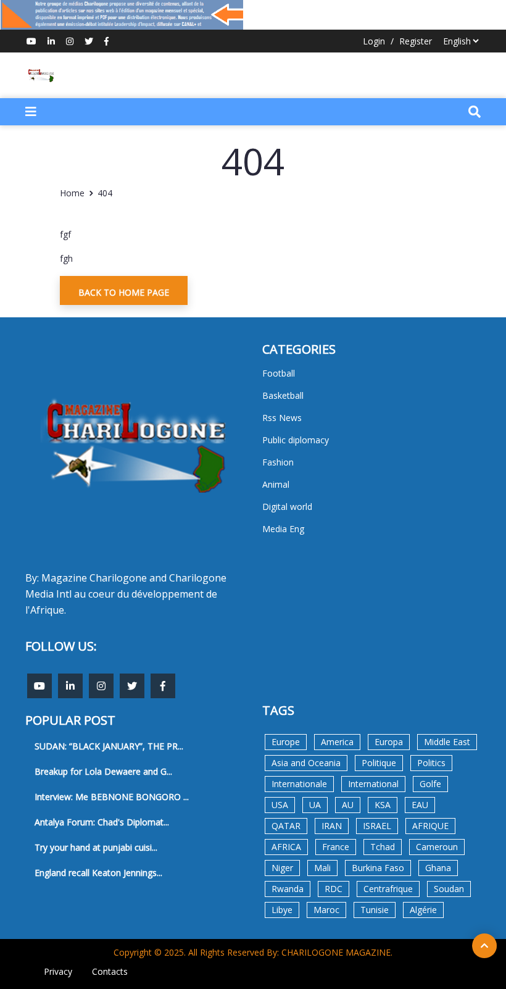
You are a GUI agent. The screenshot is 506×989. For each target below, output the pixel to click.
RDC (333, 889)
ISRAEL (377, 826)
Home (72, 193)
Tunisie (374, 910)
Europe (286, 742)
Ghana (438, 868)
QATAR (286, 826)
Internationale (299, 784)
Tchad (382, 847)
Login (374, 41)
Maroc (326, 910)
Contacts (110, 971)
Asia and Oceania (306, 763)
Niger (282, 868)
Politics (431, 763)
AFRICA (286, 847)
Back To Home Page (123, 292)
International (373, 784)
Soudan (449, 889)
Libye (282, 910)
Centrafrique (388, 889)
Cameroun (437, 847)
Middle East (447, 742)
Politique (379, 763)
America (337, 742)
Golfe (430, 784)
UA (315, 805)
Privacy (58, 971)
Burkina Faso (378, 868)
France (335, 847)
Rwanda (288, 889)
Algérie (423, 910)
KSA (383, 805)
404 (104, 193)
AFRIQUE (430, 826)
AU (348, 805)
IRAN (331, 826)
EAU (420, 805)
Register (415, 41)
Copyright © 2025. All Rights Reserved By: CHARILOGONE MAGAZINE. (253, 952)
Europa (389, 742)
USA (280, 805)
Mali (322, 868)
